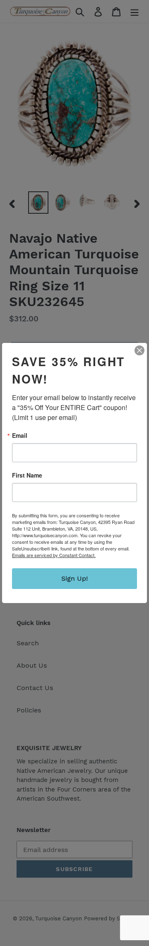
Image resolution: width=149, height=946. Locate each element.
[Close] (139, 350)
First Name (27, 475)
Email (19, 435)
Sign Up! (74, 578)
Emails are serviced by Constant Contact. (54, 555)
